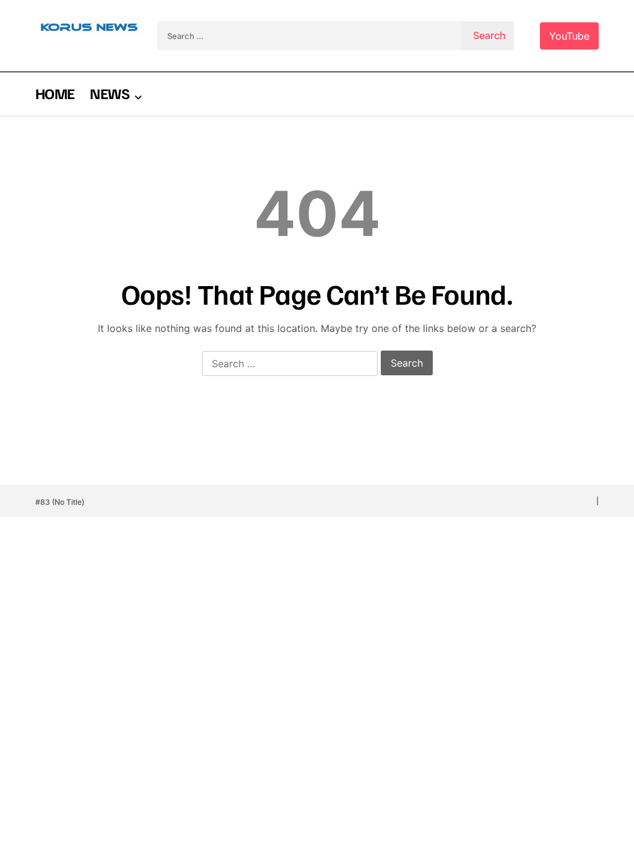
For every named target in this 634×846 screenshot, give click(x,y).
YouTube (569, 36)
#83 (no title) (59, 502)
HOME (54, 93)
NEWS (109, 93)
